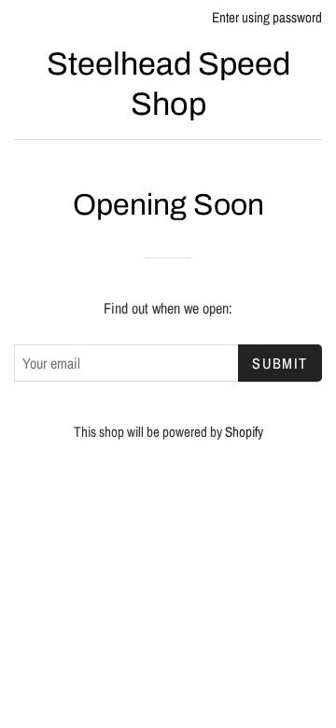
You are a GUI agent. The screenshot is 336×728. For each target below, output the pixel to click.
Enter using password (267, 17)
